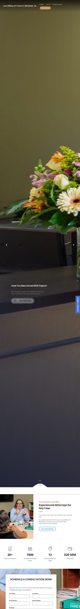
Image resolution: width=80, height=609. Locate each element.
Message (11, 607)
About (42, 4)
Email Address (13, 600)
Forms (48, 4)
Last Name (35, 593)
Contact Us (45, 8)
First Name (12, 593)
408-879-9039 (21, 588)
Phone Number (36, 600)
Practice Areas (57, 4)
